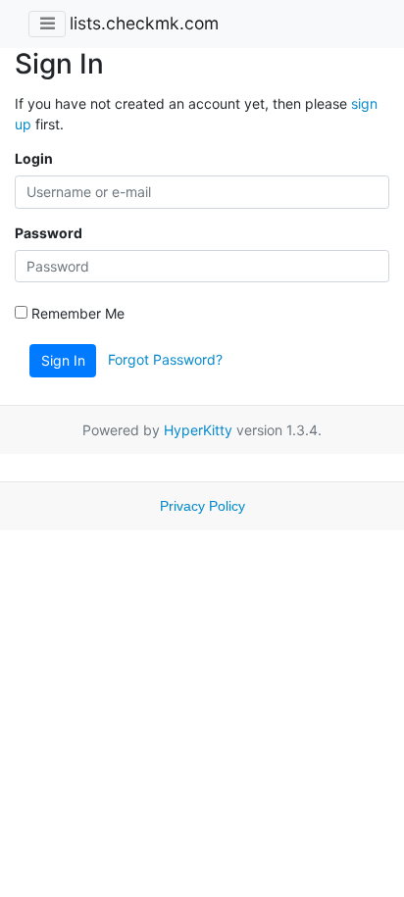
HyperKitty (198, 430)
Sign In (63, 360)
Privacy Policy (202, 506)
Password (48, 232)
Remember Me (76, 313)
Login (34, 158)
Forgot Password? (165, 359)
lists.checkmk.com (144, 23)
